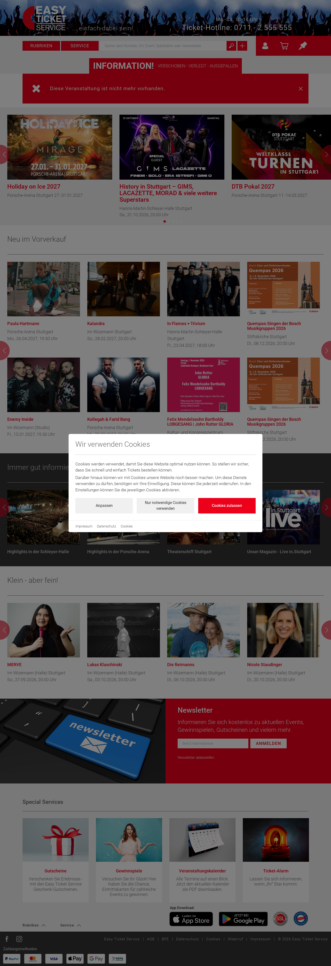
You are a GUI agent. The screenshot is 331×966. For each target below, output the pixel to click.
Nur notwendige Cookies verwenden (165, 505)
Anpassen (104, 505)
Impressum (83, 526)
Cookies (127, 526)
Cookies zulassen (227, 505)
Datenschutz (106, 526)
